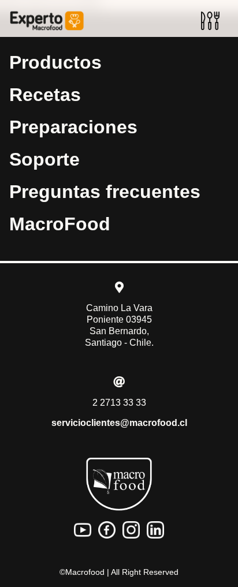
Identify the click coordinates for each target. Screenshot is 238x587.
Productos (55, 62)
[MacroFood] (119, 484)
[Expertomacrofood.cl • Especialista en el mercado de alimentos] (46, 20)
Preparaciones (73, 127)
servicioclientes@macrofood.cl (119, 423)
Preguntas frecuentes (104, 191)
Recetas (45, 94)
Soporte (44, 159)
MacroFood (59, 224)
